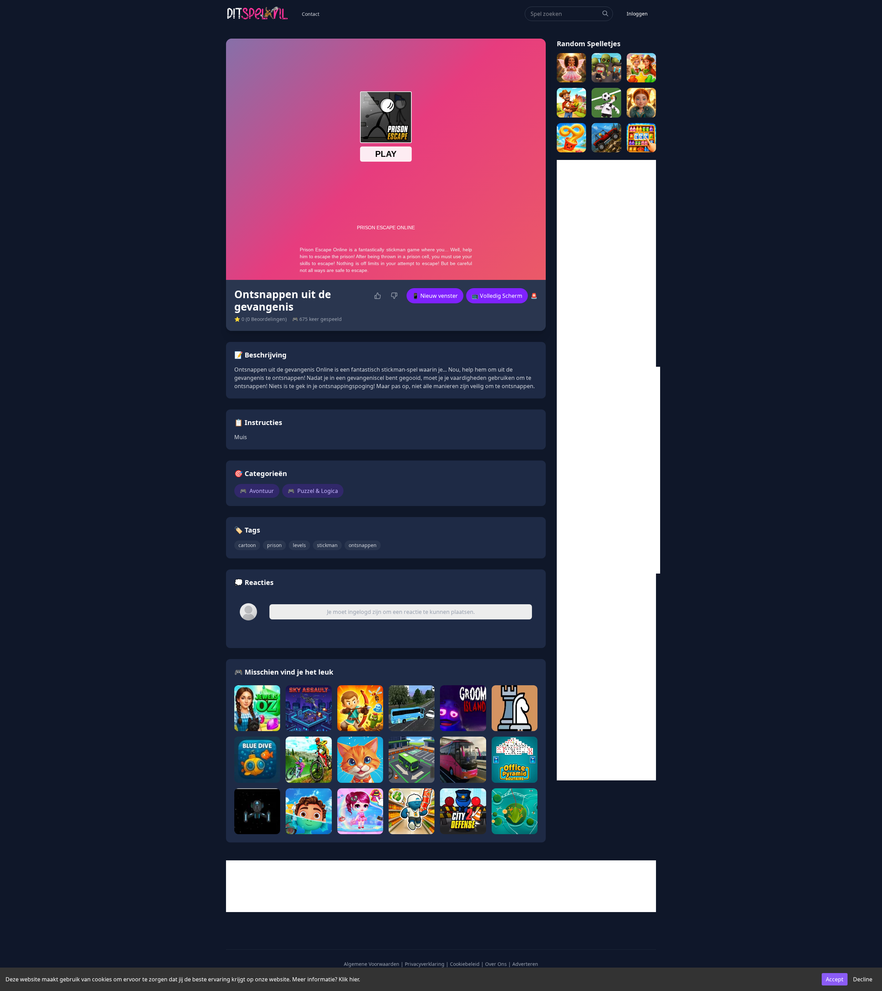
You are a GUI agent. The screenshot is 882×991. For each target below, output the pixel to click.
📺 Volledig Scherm (497, 296)
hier (354, 979)
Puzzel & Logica (313, 491)
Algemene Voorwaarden (371, 964)
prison (274, 545)
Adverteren (525, 964)
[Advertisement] (606, 263)
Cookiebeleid (465, 964)
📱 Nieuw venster (435, 296)
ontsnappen (363, 545)
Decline (862, 979)
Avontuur (257, 491)
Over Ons (496, 964)
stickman (327, 545)
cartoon (247, 545)
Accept (834, 979)
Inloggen (637, 13)
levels (299, 545)
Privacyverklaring (424, 964)
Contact (310, 14)
